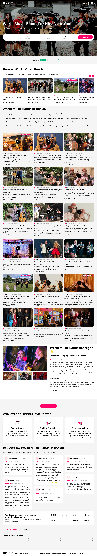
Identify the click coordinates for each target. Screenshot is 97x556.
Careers (74, 553)
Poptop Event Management (10, 529)
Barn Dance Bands (7, 538)
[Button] (15, 85)
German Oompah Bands (73, 540)
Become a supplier (56, 553)
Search (85, 3)
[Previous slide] (90, 76)
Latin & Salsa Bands (40, 540)
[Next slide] (93, 76)
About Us (42, 553)
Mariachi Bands (71, 538)
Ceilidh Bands (6, 540)
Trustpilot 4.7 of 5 (21, 553)
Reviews (48, 553)
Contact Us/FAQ (66, 553)
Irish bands (38, 538)
